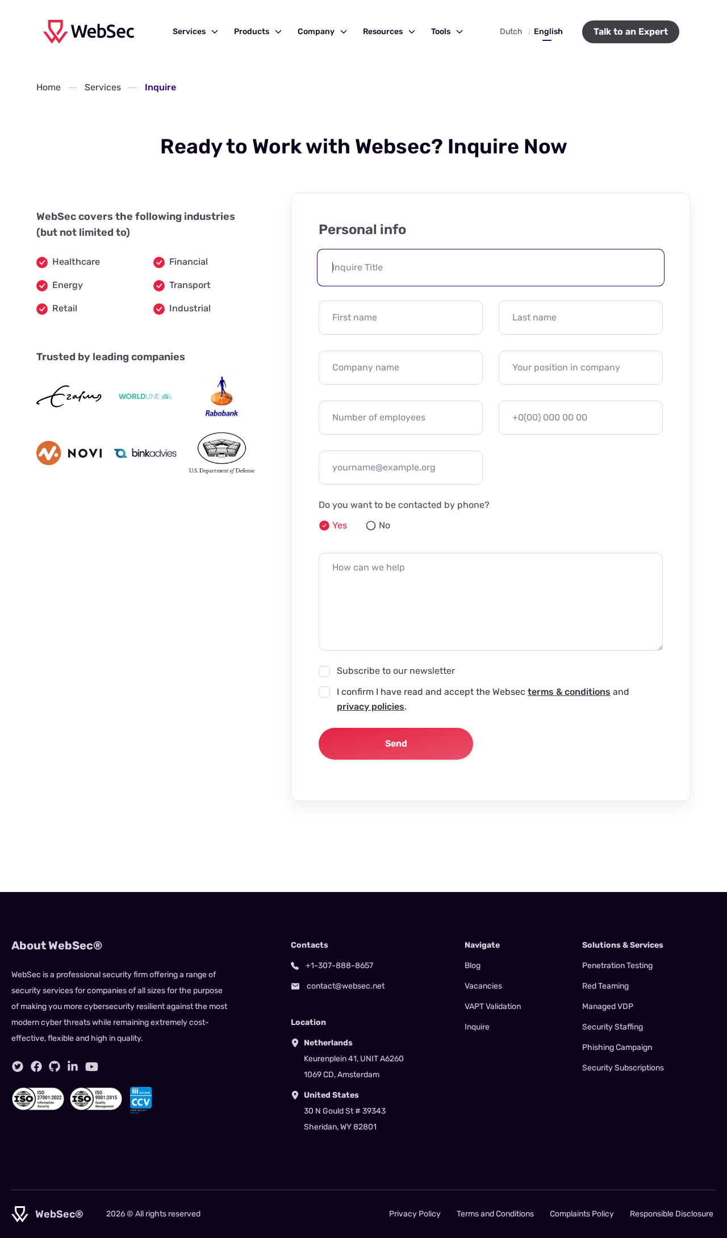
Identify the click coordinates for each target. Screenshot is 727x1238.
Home (48, 87)
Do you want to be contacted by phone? (404, 504)
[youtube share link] (91, 1066)
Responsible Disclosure (671, 1214)
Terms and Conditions (495, 1214)
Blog (473, 965)
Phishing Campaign (617, 1047)
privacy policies (370, 706)
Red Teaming (605, 986)
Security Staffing (612, 1027)
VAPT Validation (493, 1006)
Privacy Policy (415, 1214)
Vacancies (483, 986)
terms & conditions (569, 691)
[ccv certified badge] (140, 1100)
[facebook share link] (36, 1066)
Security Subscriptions (623, 1068)
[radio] (333, 525)
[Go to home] (88, 31)
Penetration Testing (617, 965)
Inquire (477, 1027)
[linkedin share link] (72, 1066)
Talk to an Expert (631, 31)
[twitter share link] (17, 1066)
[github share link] (54, 1066)
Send (396, 743)
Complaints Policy (582, 1214)
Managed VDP (607, 1006)
